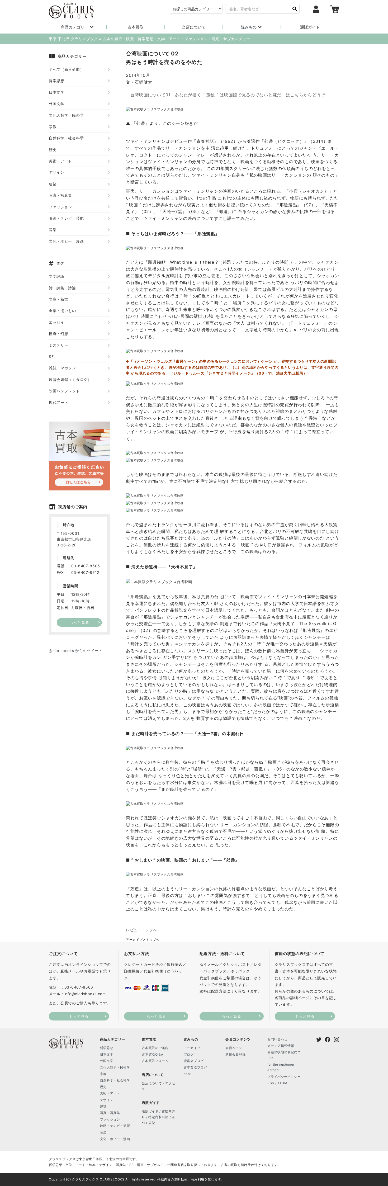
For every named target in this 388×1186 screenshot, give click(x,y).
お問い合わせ (277, 1039)
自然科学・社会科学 (66, 138)
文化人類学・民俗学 (66, 115)
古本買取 (136, 27)
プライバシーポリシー (284, 1077)
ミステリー (58, 345)
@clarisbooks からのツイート (75, 650)
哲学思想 (56, 80)
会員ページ (233, 1048)
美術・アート (60, 161)
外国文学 (56, 103)
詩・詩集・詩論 (62, 288)
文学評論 (56, 276)
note (187, 1074)
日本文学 (56, 92)
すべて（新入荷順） (66, 69)
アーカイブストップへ (142, 939)
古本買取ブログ (195, 1067)
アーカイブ (192, 1048)
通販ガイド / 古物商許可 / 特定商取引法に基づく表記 (158, 1116)
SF (51, 356)
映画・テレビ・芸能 (66, 218)
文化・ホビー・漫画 (66, 241)
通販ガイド (310, 27)
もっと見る (79, 1016)
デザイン (56, 172)
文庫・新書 (58, 299)
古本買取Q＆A (152, 1054)
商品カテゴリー (74, 27)
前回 (311, 902)
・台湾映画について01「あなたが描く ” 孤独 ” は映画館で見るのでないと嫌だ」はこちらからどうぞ (225, 94)
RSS (270, 1083)
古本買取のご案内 (155, 1048)
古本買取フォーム (155, 1061)
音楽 (52, 229)
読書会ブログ (194, 1061)
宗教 (52, 126)
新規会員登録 (235, 1054)
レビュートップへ (141, 930)
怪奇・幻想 (58, 333)
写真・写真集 (60, 195)
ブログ (189, 1054)
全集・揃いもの (62, 310)
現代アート (58, 402)
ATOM (282, 1083)
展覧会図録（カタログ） (70, 379)
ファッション (60, 207)
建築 (52, 184)
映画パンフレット (64, 391)
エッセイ (56, 322)
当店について (194, 27)
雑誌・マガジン (62, 368)
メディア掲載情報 (280, 1046)
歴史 (52, 149)
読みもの (249, 27)
